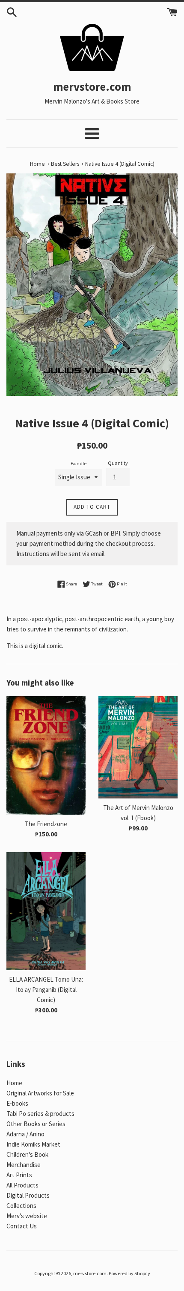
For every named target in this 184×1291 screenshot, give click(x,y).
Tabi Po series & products (40, 1113)
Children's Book (27, 1154)
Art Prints (19, 1175)
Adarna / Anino (25, 1134)
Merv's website (26, 1216)
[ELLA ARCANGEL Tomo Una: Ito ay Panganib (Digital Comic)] (46, 911)
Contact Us (21, 1226)
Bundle (78, 463)
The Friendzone (46, 824)
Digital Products (28, 1195)
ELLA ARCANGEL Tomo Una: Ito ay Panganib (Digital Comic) (46, 989)
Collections (21, 1206)
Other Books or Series (35, 1124)
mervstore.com (90, 1273)
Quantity (118, 463)
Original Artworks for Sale (40, 1093)
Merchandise (23, 1165)
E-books (17, 1103)
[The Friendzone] (46, 755)
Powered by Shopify (129, 1273)
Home (14, 1083)
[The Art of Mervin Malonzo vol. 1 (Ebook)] (138, 747)
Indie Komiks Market (33, 1144)
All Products (22, 1185)
